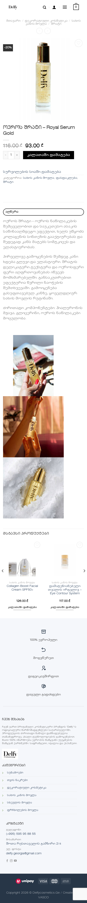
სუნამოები (15, 773)
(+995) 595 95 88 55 (21, 833)
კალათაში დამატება (48, 155)
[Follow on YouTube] (15, 861)
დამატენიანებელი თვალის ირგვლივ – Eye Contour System (65, 590)
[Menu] (64, 7)
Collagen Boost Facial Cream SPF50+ (22, 588)
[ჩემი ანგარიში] (54, 7)
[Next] (84, 579)
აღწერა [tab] (12, 212)
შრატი (56, 24)
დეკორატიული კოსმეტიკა (46, 21)
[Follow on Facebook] (7, 861)
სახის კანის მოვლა (38, 178)
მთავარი (13, 21)
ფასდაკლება (66, 178)
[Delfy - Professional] (17, 7)
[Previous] (3, 579)
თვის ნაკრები (17, 780)
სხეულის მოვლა (19, 803)
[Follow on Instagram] (11, 861)
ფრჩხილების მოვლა (22, 810)
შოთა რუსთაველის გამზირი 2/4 (33, 843)
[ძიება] (44, 7)
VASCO (43, 897)
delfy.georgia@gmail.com (23, 853)
